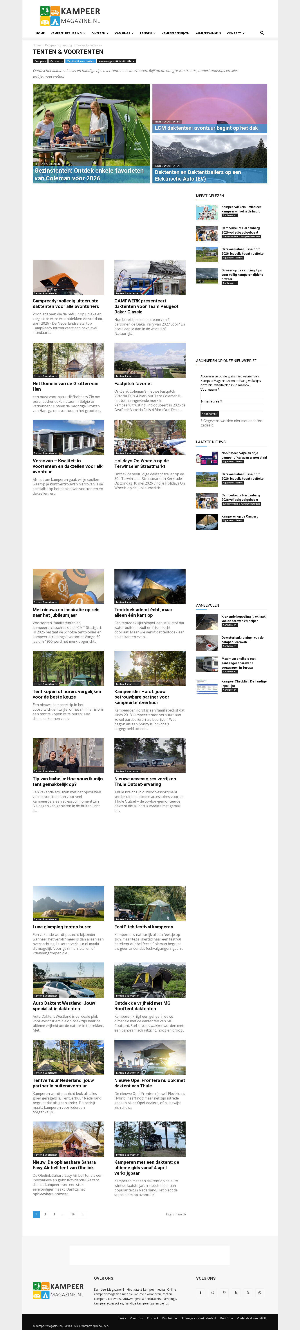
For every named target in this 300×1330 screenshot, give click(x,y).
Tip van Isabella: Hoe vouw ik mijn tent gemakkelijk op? (68, 781)
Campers (40, 61)
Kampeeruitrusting (66, 33)
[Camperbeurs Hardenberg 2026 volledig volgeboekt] (207, 233)
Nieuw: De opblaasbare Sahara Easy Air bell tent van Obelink (64, 1165)
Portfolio (226, 1318)
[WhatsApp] (259, 1292)
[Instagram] (212, 1292)
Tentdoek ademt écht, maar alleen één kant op (143, 612)
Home (40, 33)
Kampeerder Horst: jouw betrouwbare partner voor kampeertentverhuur (141, 697)
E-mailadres (211, 401)
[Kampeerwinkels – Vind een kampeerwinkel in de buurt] (207, 212)
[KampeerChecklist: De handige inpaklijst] (207, 687)
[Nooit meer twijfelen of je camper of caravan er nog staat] (207, 458)
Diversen (98, 33)
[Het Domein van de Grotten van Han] (68, 360)
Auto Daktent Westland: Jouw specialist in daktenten (64, 1006)
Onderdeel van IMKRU (252, 1318)
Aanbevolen (229, 215)
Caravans (56, 61)
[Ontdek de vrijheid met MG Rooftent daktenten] (150, 980)
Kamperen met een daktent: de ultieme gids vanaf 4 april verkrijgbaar (146, 1168)
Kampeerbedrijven (175, 33)
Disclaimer (169, 1318)
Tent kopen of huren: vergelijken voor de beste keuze (67, 694)
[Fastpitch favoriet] (150, 360)
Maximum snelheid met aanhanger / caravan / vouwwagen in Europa (239, 663)
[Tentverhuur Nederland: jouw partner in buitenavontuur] (68, 1057)
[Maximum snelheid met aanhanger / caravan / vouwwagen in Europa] (207, 664)
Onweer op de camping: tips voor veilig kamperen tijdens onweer (242, 275)
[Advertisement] (187, 16)
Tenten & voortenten (80, 61)
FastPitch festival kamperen (143, 926)
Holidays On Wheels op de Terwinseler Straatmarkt (141, 463)
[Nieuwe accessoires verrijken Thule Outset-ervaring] (150, 755)
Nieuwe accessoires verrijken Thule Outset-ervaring (145, 781)
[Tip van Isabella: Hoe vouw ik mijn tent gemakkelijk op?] (68, 755)
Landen (146, 33)
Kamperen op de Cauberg (240, 516)
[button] (262, 33)
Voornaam (210, 389)
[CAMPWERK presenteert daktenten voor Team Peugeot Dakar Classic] (150, 277)
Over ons (136, 1318)
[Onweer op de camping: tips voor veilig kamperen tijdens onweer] (207, 276)
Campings (122, 33)
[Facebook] (200, 1292)
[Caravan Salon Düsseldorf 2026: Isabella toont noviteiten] (207, 254)
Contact (234, 33)
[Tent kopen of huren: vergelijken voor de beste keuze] (68, 668)
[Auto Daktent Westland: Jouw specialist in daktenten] (68, 980)
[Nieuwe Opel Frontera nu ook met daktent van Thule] (150, 1057)
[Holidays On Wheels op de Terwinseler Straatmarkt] (150, 437)
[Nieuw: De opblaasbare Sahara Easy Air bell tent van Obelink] (68, 1139)
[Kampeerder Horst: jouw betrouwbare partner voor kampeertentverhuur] (150, 668)
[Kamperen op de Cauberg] (207, 522)
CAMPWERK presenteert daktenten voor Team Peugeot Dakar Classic (146, 306)
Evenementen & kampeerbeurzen (241, 236)
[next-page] (82, 1214)
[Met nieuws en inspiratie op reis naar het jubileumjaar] (68, 586)
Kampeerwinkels (208, 33)
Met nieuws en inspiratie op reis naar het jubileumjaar (66, 612)
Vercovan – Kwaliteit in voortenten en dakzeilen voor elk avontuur (68, 466)
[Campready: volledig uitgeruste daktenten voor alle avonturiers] (68, 277)
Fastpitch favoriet (133, 383)
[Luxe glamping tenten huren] (68, 903)
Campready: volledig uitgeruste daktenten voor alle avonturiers (66, 303)
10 (72, 1214)
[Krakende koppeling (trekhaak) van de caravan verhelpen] (207, 622)
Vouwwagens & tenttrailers (116, 61)
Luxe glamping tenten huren (62, 926)
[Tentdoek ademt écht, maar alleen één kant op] (150, 586)
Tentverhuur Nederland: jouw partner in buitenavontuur (63, 1083)
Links (122, 1318)
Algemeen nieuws (233, 257)
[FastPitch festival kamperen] (150, 903)
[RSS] (236, 1292)
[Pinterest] (224, 1292)
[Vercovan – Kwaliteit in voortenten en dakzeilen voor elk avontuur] (68, 437)
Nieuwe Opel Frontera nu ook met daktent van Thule (149, 1083)
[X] (248, 1292)
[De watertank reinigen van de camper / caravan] (207, 643)
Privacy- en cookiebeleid (199, 1318)
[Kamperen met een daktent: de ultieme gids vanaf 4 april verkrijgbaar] (150, 1139)
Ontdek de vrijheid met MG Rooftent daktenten (142, 1006)
